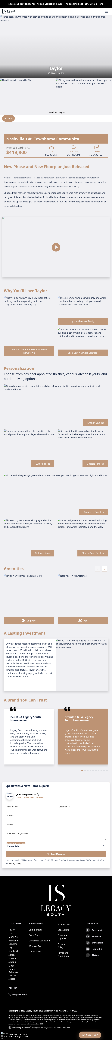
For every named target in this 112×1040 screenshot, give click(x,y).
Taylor (11, 929)
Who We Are (35, 946)
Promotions (64, 924)
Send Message (57, 854)
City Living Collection (39, 940)
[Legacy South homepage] (56, 900)
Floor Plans (34, 935)
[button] (56, 1035)
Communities (35, 929)
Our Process (35, 951)
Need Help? (92, 1035)
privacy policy (15, 863)
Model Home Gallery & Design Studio (13, 972)
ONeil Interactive (63, 1027)
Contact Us (63, 929)
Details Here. (97, 3)
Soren (11, 954)
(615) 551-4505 (19, 994)
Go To (7, 118)
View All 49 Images (56, 112)
